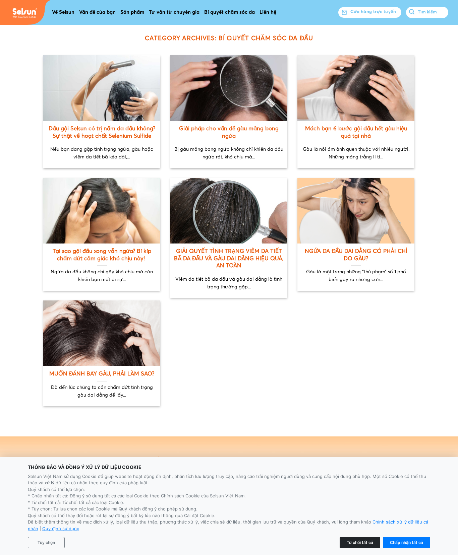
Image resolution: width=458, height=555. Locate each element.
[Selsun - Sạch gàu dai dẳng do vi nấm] (26, 12)
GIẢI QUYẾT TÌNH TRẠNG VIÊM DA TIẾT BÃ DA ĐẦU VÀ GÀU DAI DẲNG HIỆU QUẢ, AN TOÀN (229, 259)
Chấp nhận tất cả (406, 542)
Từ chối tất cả (360, 542)
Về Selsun (63, 12)
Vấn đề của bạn (97, 12)
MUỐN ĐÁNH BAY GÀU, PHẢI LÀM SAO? (101, 374)
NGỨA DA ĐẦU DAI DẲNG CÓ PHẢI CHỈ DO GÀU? (356, 255)
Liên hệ (268, 12)
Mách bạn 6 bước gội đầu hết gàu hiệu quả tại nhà (356, 132)
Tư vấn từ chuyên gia (174, 12)
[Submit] (411, 12)
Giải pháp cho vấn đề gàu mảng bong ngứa (229, 132)
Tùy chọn (46, 542)
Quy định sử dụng (60, 528)
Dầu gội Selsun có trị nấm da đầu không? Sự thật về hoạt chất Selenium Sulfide (102, 132)
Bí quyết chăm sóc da (229, 12)
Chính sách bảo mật (354, 460)
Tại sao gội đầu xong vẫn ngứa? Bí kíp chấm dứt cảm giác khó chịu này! (102, 255)
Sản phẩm (132, 12)
